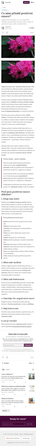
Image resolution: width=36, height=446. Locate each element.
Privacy (16, 434)
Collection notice (28, 434)
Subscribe (26, 2)
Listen (32, 28)
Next (30, 363)
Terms (21, 434)
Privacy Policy (30, 350)
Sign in (32, 2)
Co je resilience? (7, 374)
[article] (18, 378)
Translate (5, 10)
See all (5, 410)
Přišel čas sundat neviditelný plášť (13, 386)
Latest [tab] (7, 369)
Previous (6, 363)
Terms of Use (26, 349)
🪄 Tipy (3, 7)
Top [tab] (3, 369)
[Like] (3, 32)
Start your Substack (13, 438)
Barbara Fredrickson (13, 111)
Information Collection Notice (17, 350)
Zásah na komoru (7, 398)
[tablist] (5, 369)
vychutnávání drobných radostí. (22, 326)
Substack (9, 442)
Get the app (26, 438)
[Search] (33, 369)
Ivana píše (8, 27)
